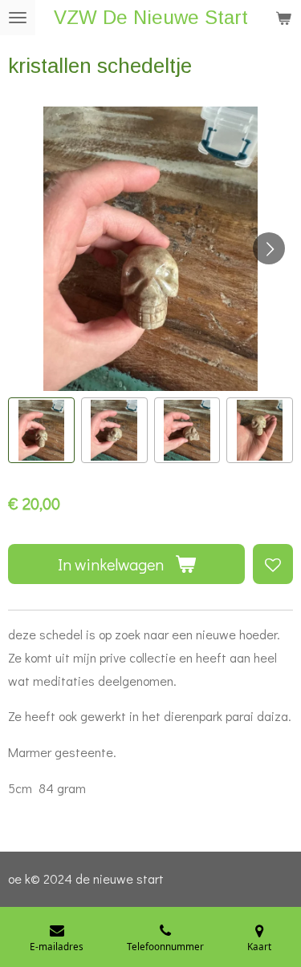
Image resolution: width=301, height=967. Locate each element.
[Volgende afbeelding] (269, 248)
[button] (41, 430)
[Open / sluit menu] (17, 17)
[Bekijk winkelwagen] (283, 17)
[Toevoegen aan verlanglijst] (273, 564)
